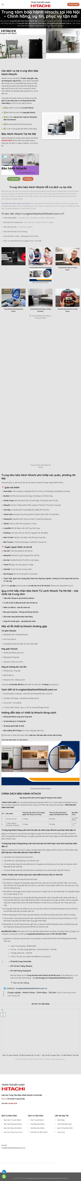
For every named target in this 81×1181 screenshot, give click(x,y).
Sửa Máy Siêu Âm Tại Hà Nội (47, 1163)
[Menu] (2, 4)
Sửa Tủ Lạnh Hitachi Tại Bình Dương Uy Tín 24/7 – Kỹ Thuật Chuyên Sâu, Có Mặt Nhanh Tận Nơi (40, 1055)
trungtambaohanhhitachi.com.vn (31, 988)
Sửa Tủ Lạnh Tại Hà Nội (8, 1163)
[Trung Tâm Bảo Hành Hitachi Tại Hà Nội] (40, 4)
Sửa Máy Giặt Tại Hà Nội (26, 1163)
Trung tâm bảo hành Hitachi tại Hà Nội (15, 203)
